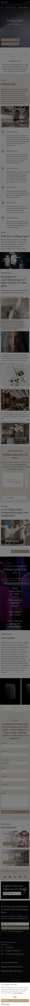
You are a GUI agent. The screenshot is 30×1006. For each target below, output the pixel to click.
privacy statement (18, 992)
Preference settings (5, 1004)
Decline (15, 996)
